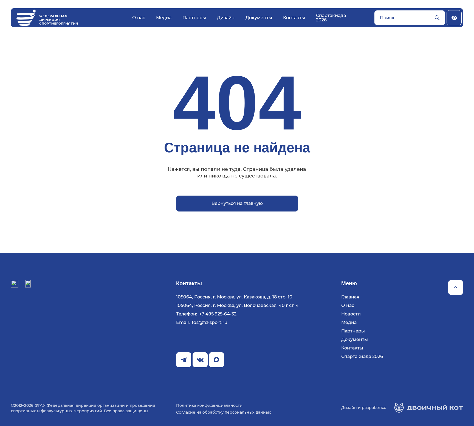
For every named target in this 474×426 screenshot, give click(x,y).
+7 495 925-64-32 (217, 314)
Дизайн (226, 17)
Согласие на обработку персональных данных (223, 412)
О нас (138, 17)
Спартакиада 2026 (331, 17)
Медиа (163, 17)
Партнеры (194, 17)
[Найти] (437, 18)
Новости (351, 314)
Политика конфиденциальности (209, 405)
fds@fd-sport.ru (209, 322)
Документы (259, 17)
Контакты (294, 17)
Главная (350, 297)
